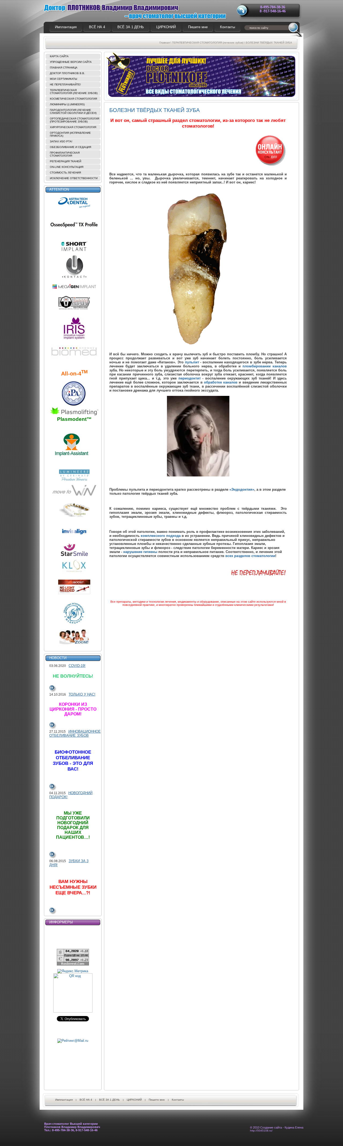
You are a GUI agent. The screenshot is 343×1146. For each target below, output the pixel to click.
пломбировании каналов (265, 366)
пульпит (192, 362)
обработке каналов (220, 382)
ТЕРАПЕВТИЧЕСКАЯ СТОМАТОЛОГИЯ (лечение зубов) (207, 42)
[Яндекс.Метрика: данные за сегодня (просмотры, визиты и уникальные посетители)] (72, 971)
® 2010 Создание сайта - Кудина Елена (276, 1129)
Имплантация (64, 1099)
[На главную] (134, 11)
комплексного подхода (161, 536)
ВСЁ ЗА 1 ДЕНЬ (109, 1099)
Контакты (178, 1099)
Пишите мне (157, 1099)
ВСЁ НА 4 (86, 1099)
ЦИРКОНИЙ (134, 1099)
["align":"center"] (198, 436)
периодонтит (189, 378)
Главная (164, 42)
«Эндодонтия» (241, 489)
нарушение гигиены (140, 552)
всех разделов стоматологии (250, 556)
